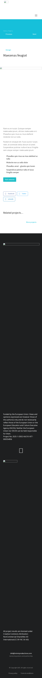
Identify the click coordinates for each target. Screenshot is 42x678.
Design (8, 50)
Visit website (9, 179)
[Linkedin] (21, 450)
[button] (36, 15)
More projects (31, 222)
